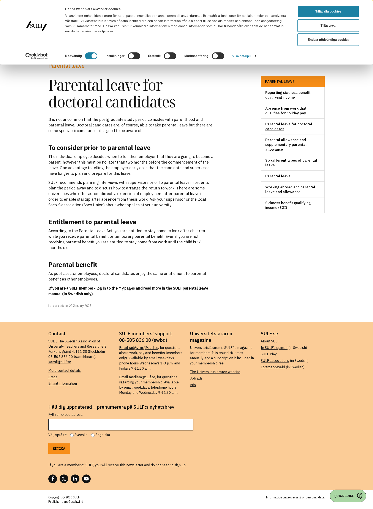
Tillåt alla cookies (328, 11)
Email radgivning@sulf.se (138, 347)
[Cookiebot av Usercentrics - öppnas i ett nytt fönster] (36, 56)
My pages (126, 288)
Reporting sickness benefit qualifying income (288, 95)
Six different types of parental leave (291, 162)
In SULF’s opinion (274, 347)
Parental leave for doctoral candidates (288, 126)
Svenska (81, 435)
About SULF (270, 341)
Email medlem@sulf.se (137, 377)
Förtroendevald (273, 367)
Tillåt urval (328, 25)
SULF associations (275, 360)
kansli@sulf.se (59, 362)
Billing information (62, 383)
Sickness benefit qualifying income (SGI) (288, 205)
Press (52, 377)
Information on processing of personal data (295, 497)
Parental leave (280, 81)
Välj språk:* (57, 435)
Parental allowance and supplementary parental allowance (286, 144)
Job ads (196, 378)
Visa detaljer (241, 56)
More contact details (64, 370)
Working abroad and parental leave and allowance (290, 189)
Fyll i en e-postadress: (65, 414)
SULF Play (269, 354)
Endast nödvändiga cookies (328, 39)
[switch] (134, 55)
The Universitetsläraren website (215, 372)
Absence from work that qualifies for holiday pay (286, 110)
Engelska (102, 435)
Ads (193, 385)
